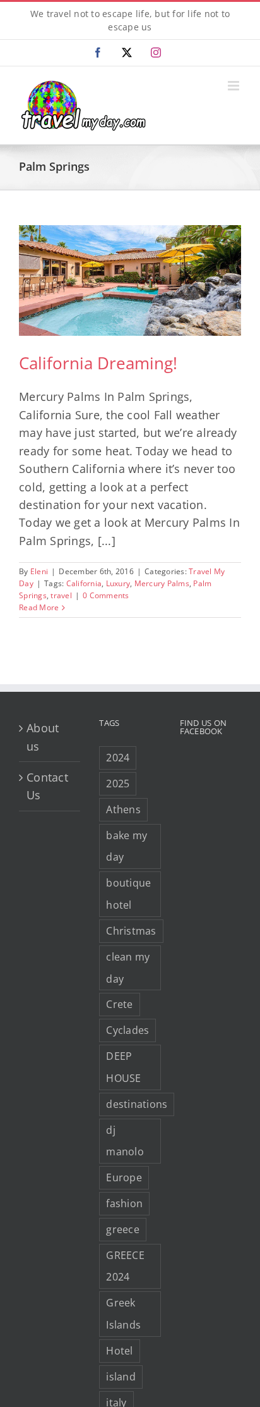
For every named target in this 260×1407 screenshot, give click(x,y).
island (121, 1377)
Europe (124, 1177)
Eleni (39, 571)
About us (43, 736)
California (84, 583)
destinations (136, 1104)
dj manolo (125, 1141)
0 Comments (106, 595)
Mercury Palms (161, 583)
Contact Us (47, 786)
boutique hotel (128, 894)
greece (122, 1229)
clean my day (128, 968)
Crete (119, 1004)
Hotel (119, 1351)
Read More (39, 607)
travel (61, 595)
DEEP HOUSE (123, 1067)
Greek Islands (123, 1314)
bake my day (126, 846)
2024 (117, 758)
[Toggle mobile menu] (234, 85)
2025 (117, 783)
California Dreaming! (98, 363)
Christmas (131, 931)
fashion (124, 1203)
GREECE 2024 (125, 1266)
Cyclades (127, 1030)
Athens (123, 809)
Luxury (118, 583)
